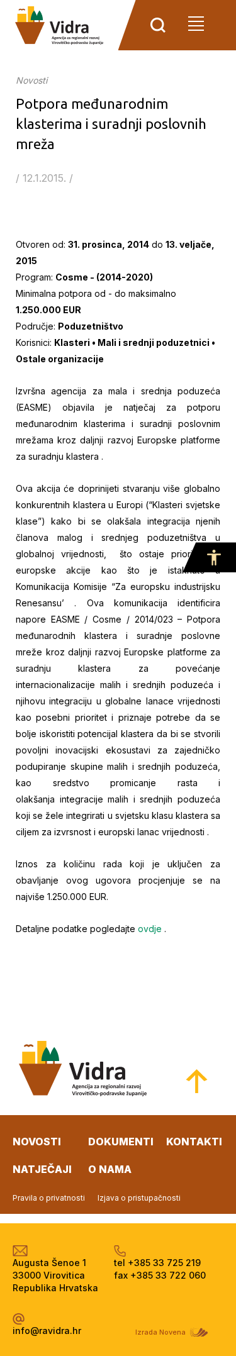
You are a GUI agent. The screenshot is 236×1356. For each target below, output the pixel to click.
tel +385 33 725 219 (157, 1262)
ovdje (150, 928)
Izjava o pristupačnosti (139, 1198)
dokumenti (121, 1141)
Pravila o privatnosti (49, 1198)
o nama (110, 1169)
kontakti (194, 1141)
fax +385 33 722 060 (160, 1275)
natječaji (42, 1169)
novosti (37, 1141)
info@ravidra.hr (47, 1330)
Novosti (31, 80)
